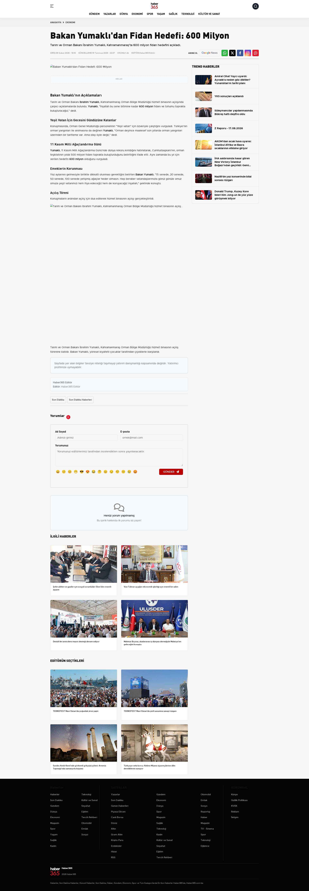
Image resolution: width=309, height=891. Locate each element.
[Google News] (209, 53)
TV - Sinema (207, 828)
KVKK (234, 805)
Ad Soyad (60, 431)
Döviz (114, 823)
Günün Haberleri (119, 805)
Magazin (54, 823)
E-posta (125, 431)
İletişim (235, 817)
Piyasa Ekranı (118, 811)
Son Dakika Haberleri (80, 399)
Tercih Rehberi (89, 817)
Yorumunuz (61, 445)
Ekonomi (137, 13)
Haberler (55, 794)
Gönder (169, 471)
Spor (150, 13)
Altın (113, 828)
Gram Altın (116, 834)
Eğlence (205, 845)
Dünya (124, 13)
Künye (234, 794)
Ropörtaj (205, 811)
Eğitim (84, 811)
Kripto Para (117, 840)
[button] (51, 6)
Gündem (94, 13)
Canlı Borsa (117, 817)
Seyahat (85, 805)
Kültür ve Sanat (209, 13)
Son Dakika (58, 399)
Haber (204, 817)
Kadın (53, 845)
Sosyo (84, 834)
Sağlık (173, 13)
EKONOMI (70, 22)
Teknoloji (187, 13)
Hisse (114, 851)
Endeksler (116, 845)
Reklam (235, 811)
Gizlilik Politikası (239, 800)
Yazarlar (109, 13)
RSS (113, 857)
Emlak (84, 828)
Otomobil (86, 823)
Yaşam (161, 13)
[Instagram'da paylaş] (247, 53)
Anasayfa (55, 22)
